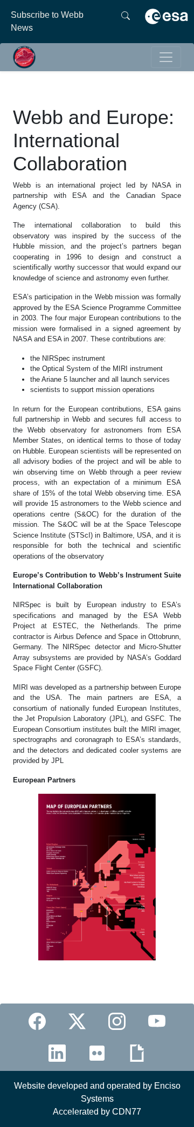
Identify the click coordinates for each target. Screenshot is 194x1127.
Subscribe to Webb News (47, 21)
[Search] (125, 22)
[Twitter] (77, 1021)
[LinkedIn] (57, 1053)
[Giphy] (137, 1053)
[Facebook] (37, 1021)
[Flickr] (97, 1053)
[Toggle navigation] (166, 57)
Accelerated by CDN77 (97, 1111)
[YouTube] (157, 1021)
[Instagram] (117, 1021)
